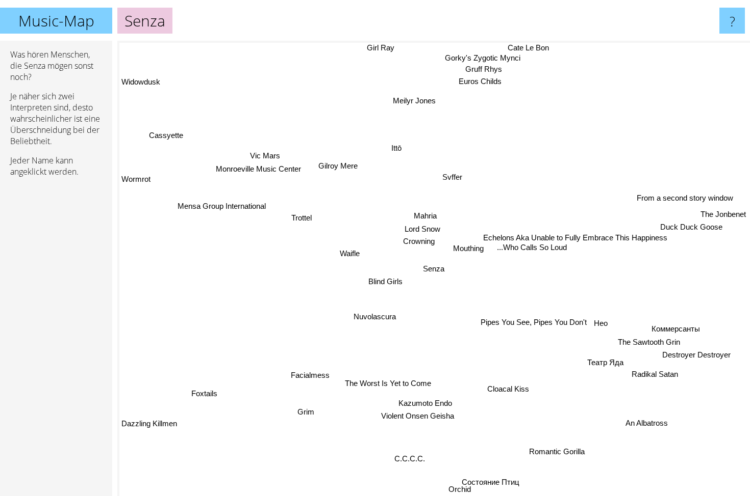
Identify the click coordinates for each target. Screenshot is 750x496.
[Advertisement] (56, 340)
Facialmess (312, 376)
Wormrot (136, 181)
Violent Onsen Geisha (419, 418)
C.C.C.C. (412, 460)
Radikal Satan (653, 377)
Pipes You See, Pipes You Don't (540, 312)
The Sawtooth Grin (650, 343)
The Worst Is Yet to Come (386, 383)
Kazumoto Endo (428, 404)
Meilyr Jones (410, 101)
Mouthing (459, 232)
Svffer (452, 175)
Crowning (420, 239)
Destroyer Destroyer (698, 356)
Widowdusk (140, 79)
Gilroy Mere (336, 166)
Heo (607, 324)
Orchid (449, 489)
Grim (309, 413)
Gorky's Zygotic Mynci (477, 58)
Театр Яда (604, 364)
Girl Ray (375, 47)
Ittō (400, 145)
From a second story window (692, 205)
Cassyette (161, 139)
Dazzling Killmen (149, 422)
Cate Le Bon (523, 47)
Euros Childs (476, 82)
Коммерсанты (675, 330)
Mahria (423, 213)
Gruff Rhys (479, 69)
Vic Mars (262, 157)
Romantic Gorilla (558, 452)
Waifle (349, 253)
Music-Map (56, 20)
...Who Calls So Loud (532, 253)
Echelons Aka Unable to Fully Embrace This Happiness (574, 243)
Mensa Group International (220, 208)
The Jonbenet (723, 218)
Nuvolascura (374, 315)
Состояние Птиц (488, 481)
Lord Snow (419, 227)
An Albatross (648, 424)
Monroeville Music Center (256, 171)
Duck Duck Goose (696, 231)
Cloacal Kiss (510, 389)
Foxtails (202, 391)
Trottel (305, 208)
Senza (433, 268)
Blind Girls (384, 276)
